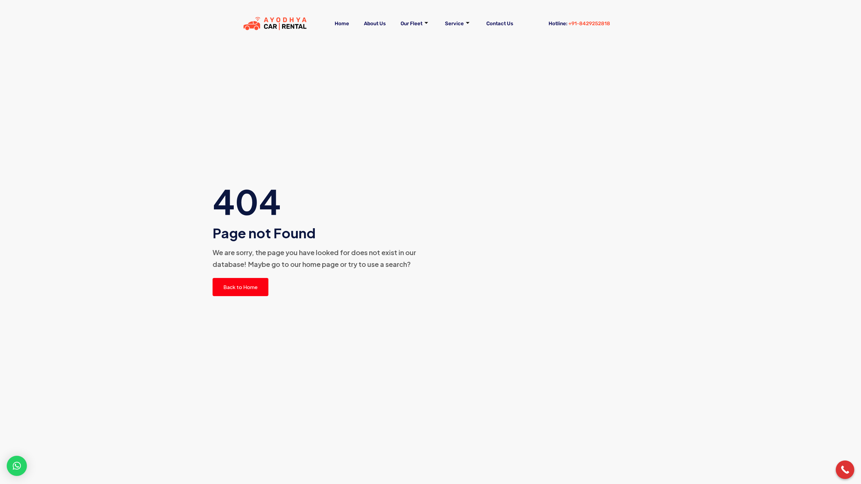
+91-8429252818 (589, 24)
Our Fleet (411, 24)
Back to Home (240, 287)
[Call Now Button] (845, 469)
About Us (375, 24)
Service (454, 24)
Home (342, 24)
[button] (17, 466)
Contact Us (499, 24)
